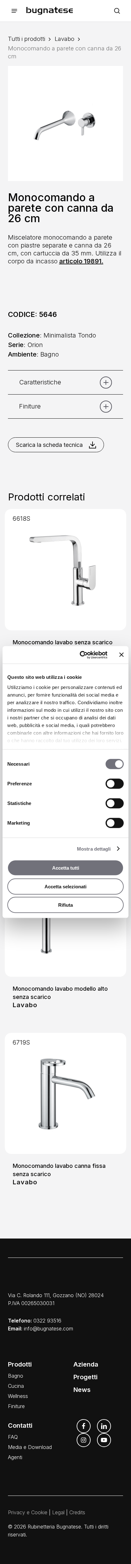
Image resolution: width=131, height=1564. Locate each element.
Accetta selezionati (65, 886)
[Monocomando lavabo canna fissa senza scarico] (66, 1093)
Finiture (16, 1406)
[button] (14, 11)
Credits (77, 1512)
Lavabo (64, 38)
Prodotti (20, 1364)
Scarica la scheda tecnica (49, 444)
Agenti (15, 1457)
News (82, 1389)
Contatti (20, 1425)
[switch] (115, 784)
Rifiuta (65, 905)
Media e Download (30, 1447)
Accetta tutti (65, 868)
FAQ (13, 1437)
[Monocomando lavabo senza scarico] (66, 569)
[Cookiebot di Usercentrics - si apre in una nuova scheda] (81, 655)
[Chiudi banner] (121, 655)
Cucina (16, 1386)
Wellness (18, 1396)
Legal (58, 1512)
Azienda (85, 1364)
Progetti (85, 1377)
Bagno (15, 1376)
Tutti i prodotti (26, 38)
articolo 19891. (81, 261)
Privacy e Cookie (27, 1512)
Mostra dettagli (94, 848)
